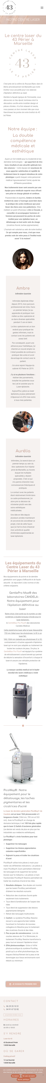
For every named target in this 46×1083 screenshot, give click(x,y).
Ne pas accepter (29, 1076)
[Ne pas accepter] (43, 1075)
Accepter (15, 1076)
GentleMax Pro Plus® (17, 623)
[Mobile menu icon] (42, 7)
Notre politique (23, 1079)
